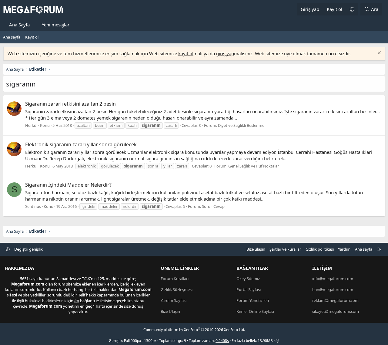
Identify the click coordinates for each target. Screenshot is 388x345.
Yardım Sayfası (173, 300)
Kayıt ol (31, 37)
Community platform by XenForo (194, 329)
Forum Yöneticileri (252, 300)
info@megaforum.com (332, 278)
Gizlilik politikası (320, 249)
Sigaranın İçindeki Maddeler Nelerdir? (68, 184)
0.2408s (222, 340)
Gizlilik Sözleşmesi (176, 289)
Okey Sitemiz (248, 278)
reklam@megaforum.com (335, 300)
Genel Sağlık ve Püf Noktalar (253, 166)
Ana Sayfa (19, 25)
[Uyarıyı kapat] (378, 53)
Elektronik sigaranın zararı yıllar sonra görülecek (81, 144)
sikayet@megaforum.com (335, 311)
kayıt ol (185, 53)
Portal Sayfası (248, 289)
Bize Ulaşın (170, 311)
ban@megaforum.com (332, 289)
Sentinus (33, 206)
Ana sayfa (11, 37)
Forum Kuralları (175, 278)
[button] (352, 9)
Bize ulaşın (255, 249)
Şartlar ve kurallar (285, 249)
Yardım (344, 249)
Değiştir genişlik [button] (28, 249)
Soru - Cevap (213, 206)
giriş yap (225, 53)
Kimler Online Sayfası (255, 311)
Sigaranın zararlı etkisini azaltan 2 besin (70, 103)
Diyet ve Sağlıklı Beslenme (241, 125)
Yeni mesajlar (55, 25)
